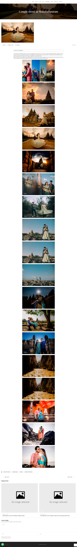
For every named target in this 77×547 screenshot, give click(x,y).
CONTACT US (56, 1)
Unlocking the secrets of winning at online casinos (13, 515)
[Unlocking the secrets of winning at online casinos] (19, 497)
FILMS (40, 1)
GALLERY (36, 1)
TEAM (52, 1)
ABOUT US (60, 1)
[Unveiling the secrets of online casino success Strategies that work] (57, 497)
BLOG (43, 1)
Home (33, 1)
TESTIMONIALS (47, 1)
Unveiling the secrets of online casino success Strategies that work (55, 515)
